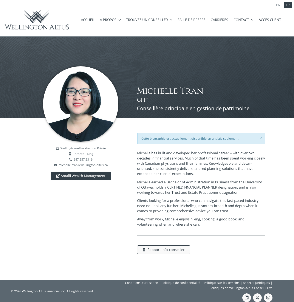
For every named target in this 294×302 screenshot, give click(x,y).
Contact (241, 19)
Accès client (270, 19)
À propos (108, 19)
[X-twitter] (257, 297)
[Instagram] (268, 297)
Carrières (219, 19)
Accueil (87, 19)
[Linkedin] (246, 297)
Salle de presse (191, 19)
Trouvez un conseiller (147, 19)
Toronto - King (83, 154)
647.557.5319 (83, 159)
